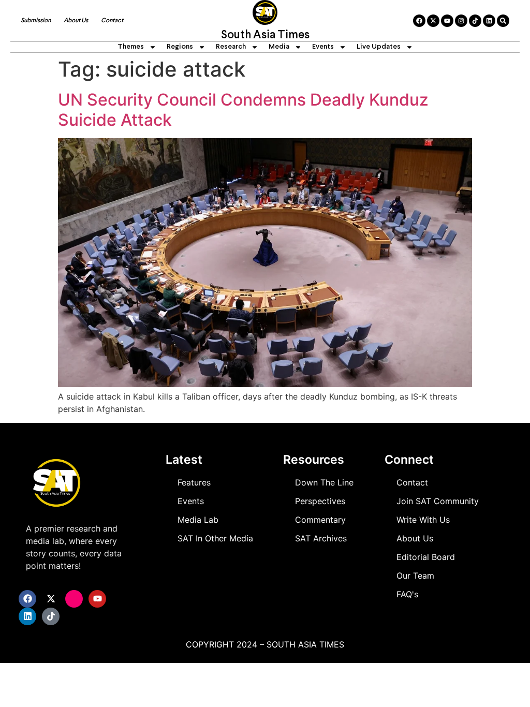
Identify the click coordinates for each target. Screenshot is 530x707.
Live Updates (379, 46)
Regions (180, 46)
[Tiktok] (475, 20)
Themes (130, 46)
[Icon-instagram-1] (74, 599)
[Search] (503, 20)
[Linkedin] (489, 20)
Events (323, 46)
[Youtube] (447, 20)
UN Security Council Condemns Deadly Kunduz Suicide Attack (243, 109)
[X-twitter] (433, 20)
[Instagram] (461, 20)
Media (279, 46)
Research (231, 46)
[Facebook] (419, 20)
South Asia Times (265, 35)
